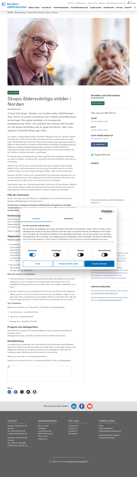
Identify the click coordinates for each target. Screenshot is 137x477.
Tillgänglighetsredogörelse (110, 431)
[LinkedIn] (10, 392)
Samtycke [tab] (36, 219)
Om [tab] (100, 219)
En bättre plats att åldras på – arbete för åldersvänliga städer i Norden (41, 145)
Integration (108, 8)
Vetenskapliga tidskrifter (116, 3)
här (11, 287)
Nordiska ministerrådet (76, 461)
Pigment (111, 437)
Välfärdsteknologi (79, 8)
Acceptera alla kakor (99, 264)
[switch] (56, 254)
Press (101, 425)
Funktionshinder (60, 8)
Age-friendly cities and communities (58, 142)
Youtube (71, 428)
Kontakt (128, 8)
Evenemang (92, 3)
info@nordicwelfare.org (17, 433)
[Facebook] (16, 392)
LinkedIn (71, 431)
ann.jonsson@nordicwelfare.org (104, 293)
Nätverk (102, 3)
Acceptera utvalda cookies (68, 264)
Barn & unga (34, 8)
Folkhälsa (46, 8)
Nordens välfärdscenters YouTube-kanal (24, 201)
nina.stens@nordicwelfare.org (109, 300)
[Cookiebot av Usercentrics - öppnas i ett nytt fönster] (105, 211)
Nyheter (71, 3)
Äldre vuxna (95, 8)
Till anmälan (98, 144)
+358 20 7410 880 (18, 443)
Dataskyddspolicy (106, 428)
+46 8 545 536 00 (18, 431)
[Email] (29, 392)
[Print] (35, 392)
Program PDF (100, 154)
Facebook (72, 425)
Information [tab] (68, 219)
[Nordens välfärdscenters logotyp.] (14, 7)
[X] (23, 392)
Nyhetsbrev (73, 433)
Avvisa (37, 264)
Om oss (119, 8)
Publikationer (81, 3)
